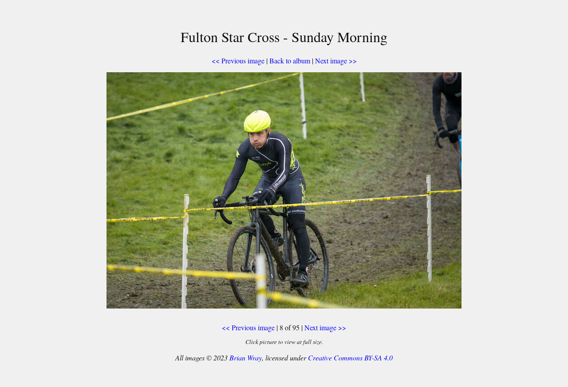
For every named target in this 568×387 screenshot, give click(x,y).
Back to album (289, 60)
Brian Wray (245, 357)
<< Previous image (238, 60)
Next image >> (336, 60)
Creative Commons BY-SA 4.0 (350, 357)
